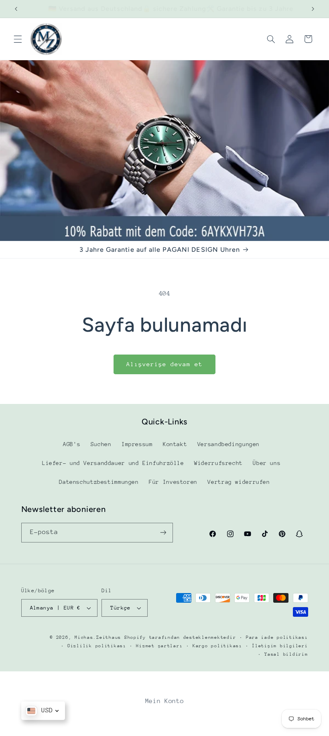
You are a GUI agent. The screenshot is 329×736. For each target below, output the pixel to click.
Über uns (266, 463)
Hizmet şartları (159, 645)
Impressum (137, 444)
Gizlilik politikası (96, 645)
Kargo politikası (217, 645)
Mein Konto (164, 701)
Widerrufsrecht (218, 463)
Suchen (101, 444)
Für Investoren (173, 482)
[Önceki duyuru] (16, 9)
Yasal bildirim (286, 654)
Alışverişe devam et (164, 364)
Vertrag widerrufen (238, 482)
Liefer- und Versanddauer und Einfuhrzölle (113, 463)
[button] (17, 39)
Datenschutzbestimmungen (99, 482)
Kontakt (175, 444)
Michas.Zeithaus (99, 637)
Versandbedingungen (228, 444)
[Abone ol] (163, 532)
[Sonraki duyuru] (313, 9)
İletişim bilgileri (280, 645)
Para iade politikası (277, 637)
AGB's (71, 444)
